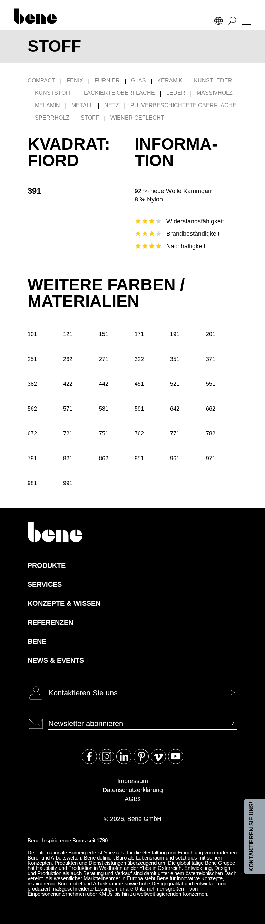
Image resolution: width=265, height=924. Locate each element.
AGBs (133, 799)
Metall (82, 105)
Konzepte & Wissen (64, 603)
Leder (175, 93)
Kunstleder (213, 80)
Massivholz (215, 93)
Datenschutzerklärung (132, 790)
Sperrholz (52, 118)
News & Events (56, 660)
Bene (37, 641)
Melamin (47, 105)
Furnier (107, 80)
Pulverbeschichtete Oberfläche (183, 105)
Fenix (75, 80)
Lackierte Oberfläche (119, 93)
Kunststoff (53, 93)
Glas (138, 80)
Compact (41, 80)
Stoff (90, 118)
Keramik (170, 80)
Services (45, 584)
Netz (111, 105)
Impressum (132, 781)
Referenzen (50, 622)
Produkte (47, 565)
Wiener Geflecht (137, 118)
